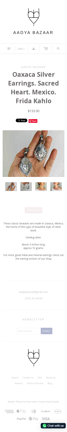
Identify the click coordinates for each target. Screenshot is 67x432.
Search (15, 377)
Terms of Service (35, 383)
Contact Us (28, 377)
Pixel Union (32, 401)
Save (34, 121)
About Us (51, 377)
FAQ (40, 377)
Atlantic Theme (15, 401)
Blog (50, 383)
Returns (19, 383)
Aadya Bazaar (33, 32)
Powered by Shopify (49, 401)
